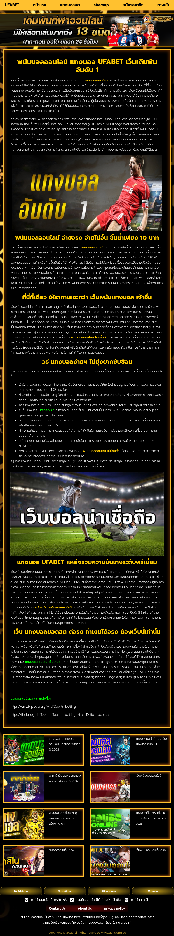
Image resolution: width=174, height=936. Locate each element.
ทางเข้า (163, 5)
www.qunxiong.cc (113, 932)
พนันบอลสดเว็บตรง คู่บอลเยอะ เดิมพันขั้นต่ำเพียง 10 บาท (63, 818)
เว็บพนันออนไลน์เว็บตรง (151, 850)
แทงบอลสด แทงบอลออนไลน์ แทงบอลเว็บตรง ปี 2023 (64, 744)
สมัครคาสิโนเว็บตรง (61, 850)
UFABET (12, 5)
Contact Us (57, 908)
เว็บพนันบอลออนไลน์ (148, 776)
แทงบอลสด (70, 5)
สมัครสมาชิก (133, 5)
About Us (85, 908)
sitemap (101, 5)
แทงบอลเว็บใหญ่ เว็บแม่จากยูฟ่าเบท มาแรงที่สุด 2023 (151, 818)
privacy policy (114, 908)
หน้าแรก (39, 5)
